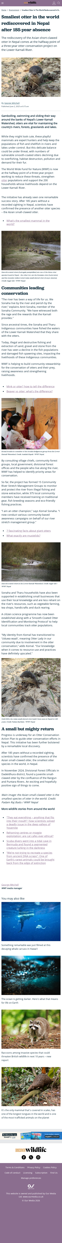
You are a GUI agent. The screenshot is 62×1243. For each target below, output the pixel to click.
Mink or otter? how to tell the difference (30, 386)
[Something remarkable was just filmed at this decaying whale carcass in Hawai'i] (31, 921)
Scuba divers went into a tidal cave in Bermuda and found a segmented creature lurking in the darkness (28, 844)
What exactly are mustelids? (23, 535)
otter (4, 180)
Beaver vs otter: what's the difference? (29, 391)
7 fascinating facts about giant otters (28, 530)
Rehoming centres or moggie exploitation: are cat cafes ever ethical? (29, 834)
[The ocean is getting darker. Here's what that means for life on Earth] (31, 975)
